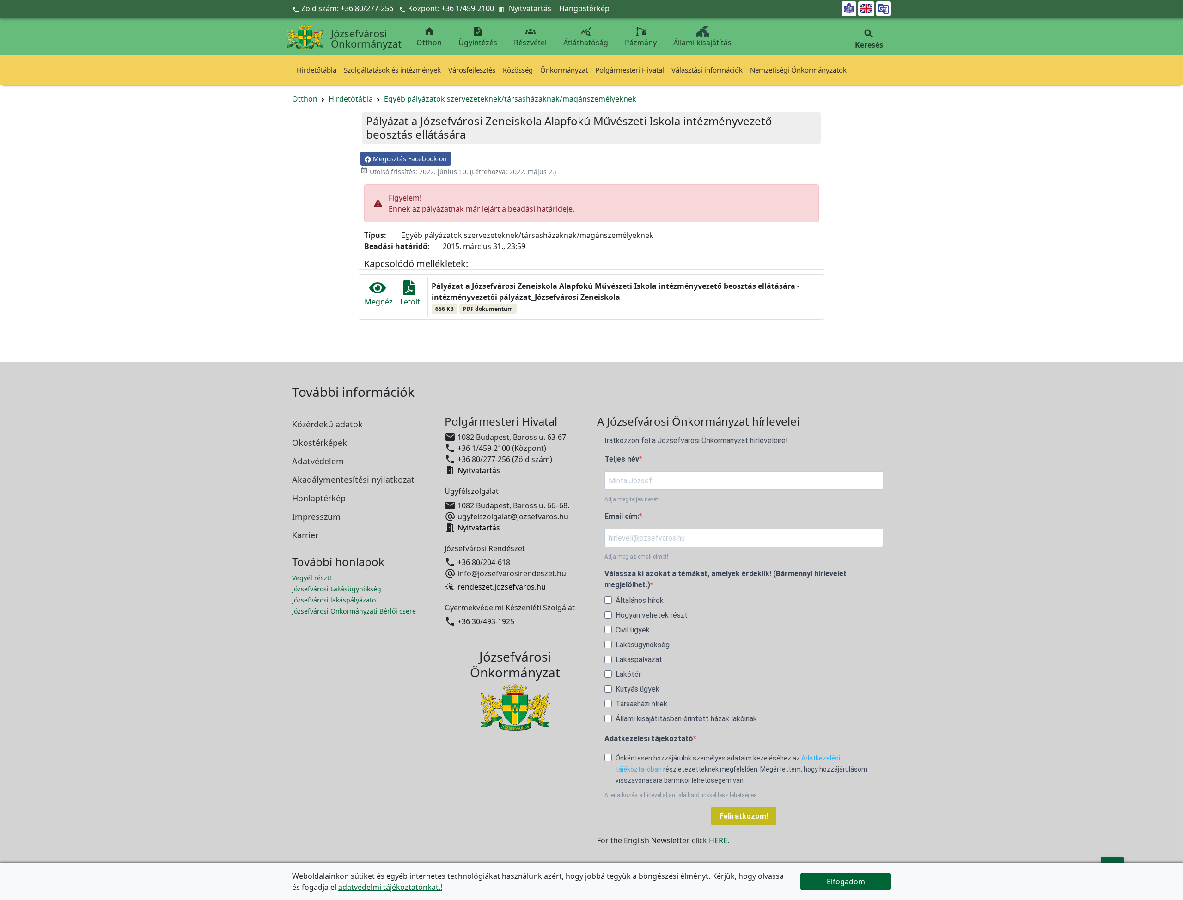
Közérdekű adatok (327, 424)
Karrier (305, 535)
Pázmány (641, 42)
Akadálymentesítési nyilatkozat (353, 479)
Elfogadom (846, 881)
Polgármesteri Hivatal (629, 69)
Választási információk (707, 69)
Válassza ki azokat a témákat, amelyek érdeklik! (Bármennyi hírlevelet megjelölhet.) (725, 579)
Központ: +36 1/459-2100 (451, 8)
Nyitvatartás (530, 8)
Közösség (518, 69)
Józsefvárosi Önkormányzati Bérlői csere (354, 611)
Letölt (410, 302)
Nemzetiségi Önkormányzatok (798, 69)
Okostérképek (319, 442)
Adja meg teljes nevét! (631, 499)
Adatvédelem (318, 461)
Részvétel (530, 37)
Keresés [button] (869, 39)
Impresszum (316, 516)
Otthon (429, 37)
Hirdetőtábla (316, 69)
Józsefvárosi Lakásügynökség (336, 588)
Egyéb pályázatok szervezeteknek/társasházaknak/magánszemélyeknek (510, 99)
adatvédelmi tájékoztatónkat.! (390, 887)
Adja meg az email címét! (636, 556)
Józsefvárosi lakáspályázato (334, 600)
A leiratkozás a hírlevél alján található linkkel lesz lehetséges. (681, 795)
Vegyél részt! (311, 577)
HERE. (719, 840)
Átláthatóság (585, 37)
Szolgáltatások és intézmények (392, 69)
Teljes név (621, 459)
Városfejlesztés (471, 69)
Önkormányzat (564, 69)
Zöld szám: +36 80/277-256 (343, 8)
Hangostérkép (584, 8)
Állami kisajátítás (702, 42)
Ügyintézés (477, 37)
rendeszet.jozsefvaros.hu (501, 587)
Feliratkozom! (744, 816)
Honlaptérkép (319, 498)
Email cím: (621, 516)
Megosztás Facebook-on (409, 158)
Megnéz (379, 302)
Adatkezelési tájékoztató (648, 738)
